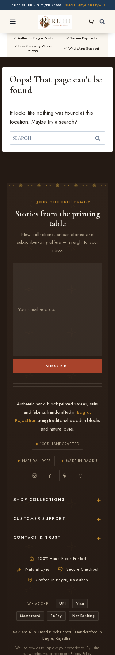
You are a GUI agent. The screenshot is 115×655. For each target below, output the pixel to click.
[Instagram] (34, 475)
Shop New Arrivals (85, 5)
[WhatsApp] (80, 475)
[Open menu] (13, 21)
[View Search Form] (102, 21)
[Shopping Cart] (91, 21)
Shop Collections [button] (39, 499)
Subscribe (57, 365)
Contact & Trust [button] (37, 537)
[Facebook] (50, 475)
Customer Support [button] (39, 518)
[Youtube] (65, 475)
